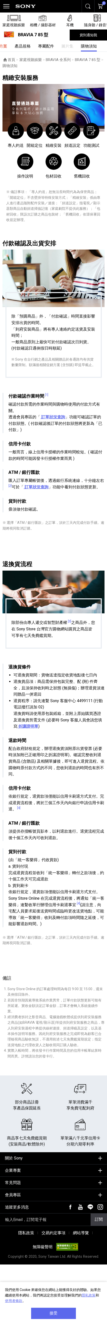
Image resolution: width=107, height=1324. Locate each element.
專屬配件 (46, 46)
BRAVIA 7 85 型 (87, 60)
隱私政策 (89, 1295)
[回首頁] (26, 6)
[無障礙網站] (67, 1247)
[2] (10, 486)
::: (4, 1156)
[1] (46, 395)
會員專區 (13, 1194)
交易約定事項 (53, 1232)
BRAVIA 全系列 (58, 60)
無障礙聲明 (43, 1246)
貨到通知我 (88, 35)
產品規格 (23, 46)
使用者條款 (13, 1301)
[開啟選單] (6, 6)
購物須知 (89, 46)
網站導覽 (81, 1232)
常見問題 (13, 1182)
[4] (18, 808)
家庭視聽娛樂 (30, 60)
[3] (69, 621)
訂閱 (99, 1219)
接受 (53, 1313)
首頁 (11, 60)
